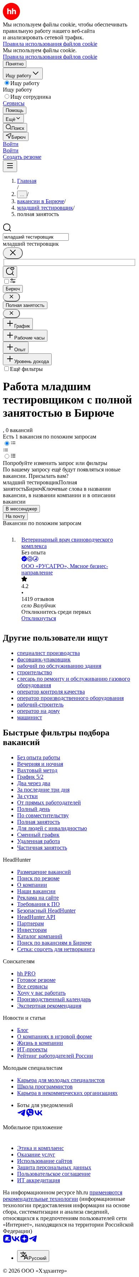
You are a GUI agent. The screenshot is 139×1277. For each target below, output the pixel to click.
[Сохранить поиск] (10, 272)
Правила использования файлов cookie (50, 57)
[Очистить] (13, 253)
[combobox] (36, 237)
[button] (11, 144)
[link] (15, 127)
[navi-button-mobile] (10, 166)
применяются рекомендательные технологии (62, 1195)
